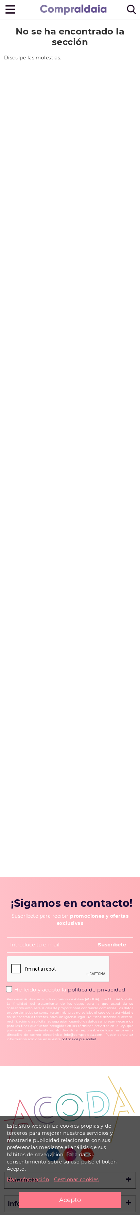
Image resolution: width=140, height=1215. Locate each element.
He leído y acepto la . (69, 989)
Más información (28, 1179)
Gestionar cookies (76, 1179)
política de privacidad (96, 989)
